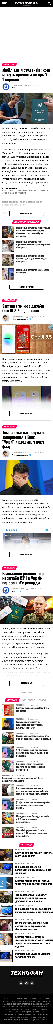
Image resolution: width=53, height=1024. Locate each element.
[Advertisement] (26, 36)
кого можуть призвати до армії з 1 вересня (25, 190)
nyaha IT (15, 87)
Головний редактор (20, 319)
